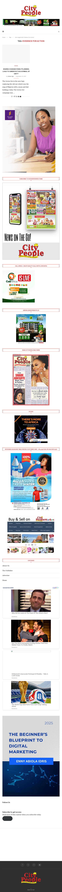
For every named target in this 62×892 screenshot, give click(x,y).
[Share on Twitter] (16, 96)
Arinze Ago (11, 76)
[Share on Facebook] (14, 96)
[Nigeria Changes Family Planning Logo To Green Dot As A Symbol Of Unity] (16, 54)
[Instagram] (33, 864)
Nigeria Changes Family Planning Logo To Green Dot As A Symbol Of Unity (16, 71)
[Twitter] (28, 864)
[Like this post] (12, 96)
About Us (5, 566)
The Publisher (7, 571)
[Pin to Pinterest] (18, 96)
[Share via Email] (20, 96)
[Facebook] (22, 864)
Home (3, 37)
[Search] (59, 31)
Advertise (5, 575)
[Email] (39, 864)
